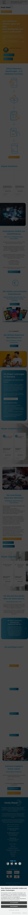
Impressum (25, 912)
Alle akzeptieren (14, 902)
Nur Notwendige (14, 906)
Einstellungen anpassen (14, 910)
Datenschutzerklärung (16, 912)
